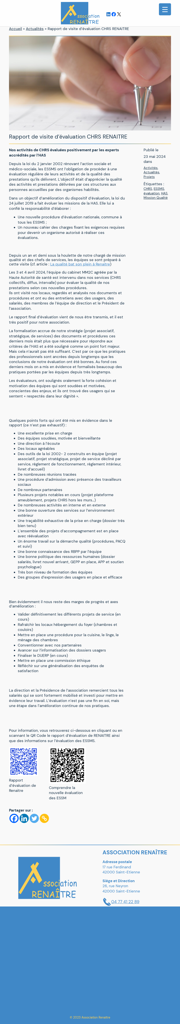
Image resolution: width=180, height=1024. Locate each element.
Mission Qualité (156, 198)
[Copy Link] (44, 818)
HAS (164, 193)
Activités (151, 168)
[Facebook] (14, 818)
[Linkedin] (24, 818)
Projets (149, 177)
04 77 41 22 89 (125, 902)
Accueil (15, 28)
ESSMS (159, 189)
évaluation (152, 193)
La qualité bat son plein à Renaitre (80, 264)
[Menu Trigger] (165, 9)
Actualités (35, 28)
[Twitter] (34, 818)
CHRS (148, 189)
